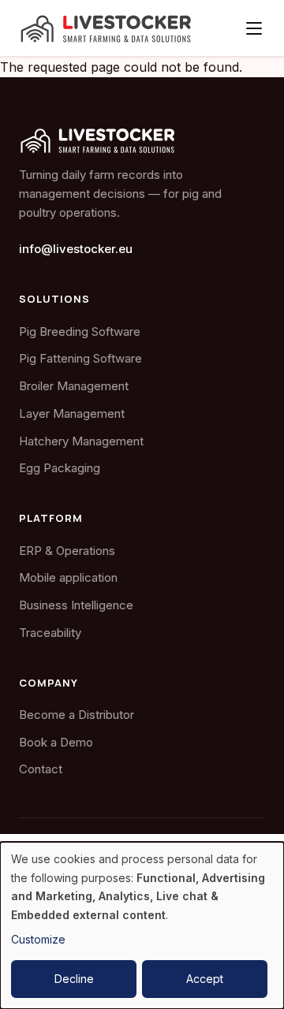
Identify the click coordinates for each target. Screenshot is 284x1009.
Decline (74, 978)
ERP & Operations (67, 550)
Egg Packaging (59, 467)
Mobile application (68, 577)
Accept (204, 978)
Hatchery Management (81, 441)
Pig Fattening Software (80, 358)
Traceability (50, 632)
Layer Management (72, 413)
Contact (40, 768)
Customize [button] (38, 939)
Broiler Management (74, 385)
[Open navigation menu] (254, 28)
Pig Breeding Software (79, 331)
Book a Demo (56, 742)
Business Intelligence (76, 605)
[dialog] (142, 925)
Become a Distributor (76, 714)
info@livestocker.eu (76, 248)
